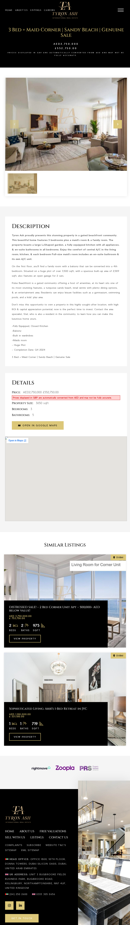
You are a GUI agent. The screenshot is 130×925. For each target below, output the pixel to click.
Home (9, 10)
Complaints (13, 845)
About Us (21, 10)
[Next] (117, 124)
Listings (35, 10)
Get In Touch (21, 918)
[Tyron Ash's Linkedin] (20, 905)
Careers (49, 10)
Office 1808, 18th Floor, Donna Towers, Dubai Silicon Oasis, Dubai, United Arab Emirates (36, 863)
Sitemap (11, 850)
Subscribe (34, 845)
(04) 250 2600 (18, 894)
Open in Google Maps (40, 425)
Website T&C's (56, 845)
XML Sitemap (30, 850)
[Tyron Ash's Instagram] (9, 905)
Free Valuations (53, 831)
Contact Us (58, 837)
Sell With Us (15, 837)
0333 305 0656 (45, 894)
